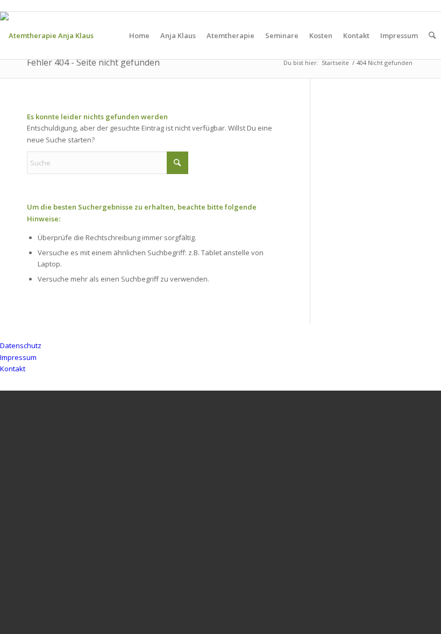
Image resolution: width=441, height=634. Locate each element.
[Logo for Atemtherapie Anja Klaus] (47, 35)
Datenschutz (20, 345)
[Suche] (432, 35)
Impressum (18, 357)
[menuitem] (139, 35)
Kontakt (12, 368)
